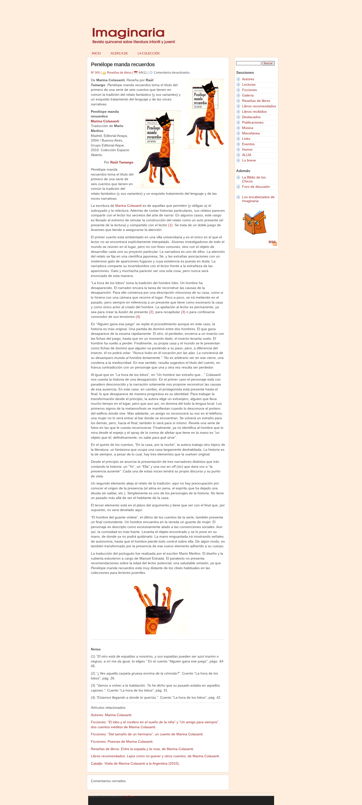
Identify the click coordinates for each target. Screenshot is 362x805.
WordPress (128, 796)
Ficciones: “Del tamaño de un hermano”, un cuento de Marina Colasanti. (147, 734)
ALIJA (246, 155)
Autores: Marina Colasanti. (111, 715)
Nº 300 (95, 72)
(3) (183, 312)
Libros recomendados (259, 106)
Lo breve (249, 160)
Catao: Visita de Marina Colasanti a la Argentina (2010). (135, 763)
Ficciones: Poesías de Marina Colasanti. (122, 741)
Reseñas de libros (119, 72)
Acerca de (119, 53)
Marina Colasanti (105, 121)
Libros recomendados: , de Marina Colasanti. (155, 756)
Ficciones (249, 90)
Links (246, 139)
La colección (149, 53)
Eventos (248, 144)
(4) (138, 317)
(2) (151, 312)
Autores (248, 79)
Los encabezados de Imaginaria (258, 199)
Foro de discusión (256, 187)
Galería (248, 95)
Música (247, 128)
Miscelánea (251, 133)
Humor (247, 149)
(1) (170, 225)
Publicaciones (252, 122)
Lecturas (249, 84)
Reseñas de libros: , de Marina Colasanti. (142, 749)
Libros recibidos (254, 111)
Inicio (96, 53)
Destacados (251, 117)
